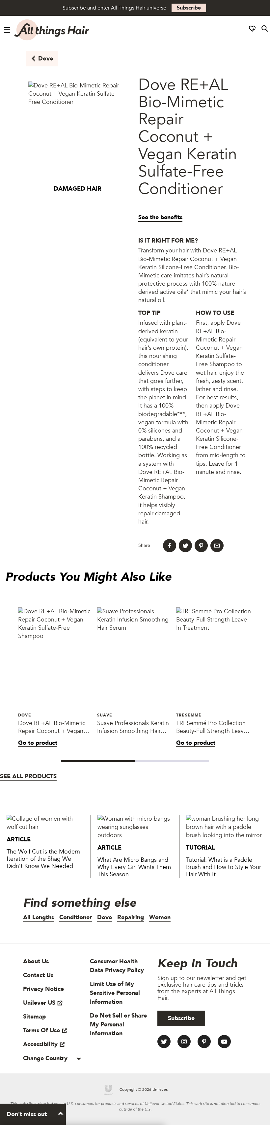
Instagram (184, 1041)
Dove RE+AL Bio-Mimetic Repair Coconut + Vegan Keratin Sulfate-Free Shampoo (51, 727)
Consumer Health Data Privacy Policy (117, 965)
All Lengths (38, 917)
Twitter (164, 1041)
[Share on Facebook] (169, 545)
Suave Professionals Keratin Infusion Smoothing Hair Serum (133, 727)
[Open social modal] (252, 30)
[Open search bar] (264, 30)
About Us (36, 961)
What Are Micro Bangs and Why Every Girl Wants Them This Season (134, 867)
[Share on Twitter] (185, 545)
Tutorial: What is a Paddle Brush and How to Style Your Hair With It (223, 867)
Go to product (37, 743)
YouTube (224, 1041)
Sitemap (34, 1017)
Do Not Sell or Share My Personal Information (118, 1025)
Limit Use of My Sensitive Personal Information (115, 993)
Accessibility (40, 1044)
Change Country (46, 1058)
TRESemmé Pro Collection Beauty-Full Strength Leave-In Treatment (212, 727)
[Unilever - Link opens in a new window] (108, 1090)
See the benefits (160, 217)
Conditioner (75, 917)
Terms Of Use (41, 1030)
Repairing (130, 917)
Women (160, 917)
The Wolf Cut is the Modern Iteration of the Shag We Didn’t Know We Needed (43, 859)
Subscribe (189, 8)
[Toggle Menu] (7, 30)
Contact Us (38, 975)
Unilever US (39, 1003)
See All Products (28, 776)
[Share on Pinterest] (201, 545)
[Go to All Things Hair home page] (52, 29)
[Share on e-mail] (217, 545)
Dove (45, 59)
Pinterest (204, 1041)
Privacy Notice (43, 989)
